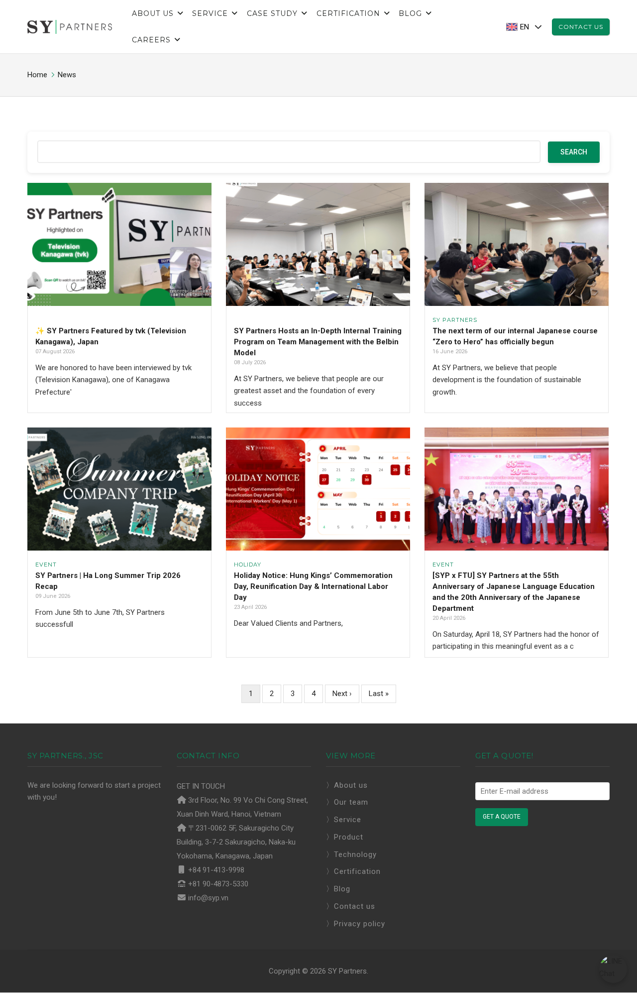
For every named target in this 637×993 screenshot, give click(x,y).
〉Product (344, 837)
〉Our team (347, 802)
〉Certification (353, 871)
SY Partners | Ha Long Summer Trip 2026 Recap (108, 581)
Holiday (247, 564)
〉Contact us (350, 906)
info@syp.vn (208, 897)
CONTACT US (580, 26)
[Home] (69, 26)
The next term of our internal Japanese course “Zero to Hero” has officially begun (515, 336)
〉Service (343, 819)
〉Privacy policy (355, 923)
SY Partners (454, 319)
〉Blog (338, 888)
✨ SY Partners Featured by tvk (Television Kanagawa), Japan (110, 336)
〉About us (347, 785)
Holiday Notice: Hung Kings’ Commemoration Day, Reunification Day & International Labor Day (313, 586)
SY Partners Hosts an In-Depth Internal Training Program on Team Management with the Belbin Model (318, 341)
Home (37, 74)
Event (46, 564)
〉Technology (351, 854)
